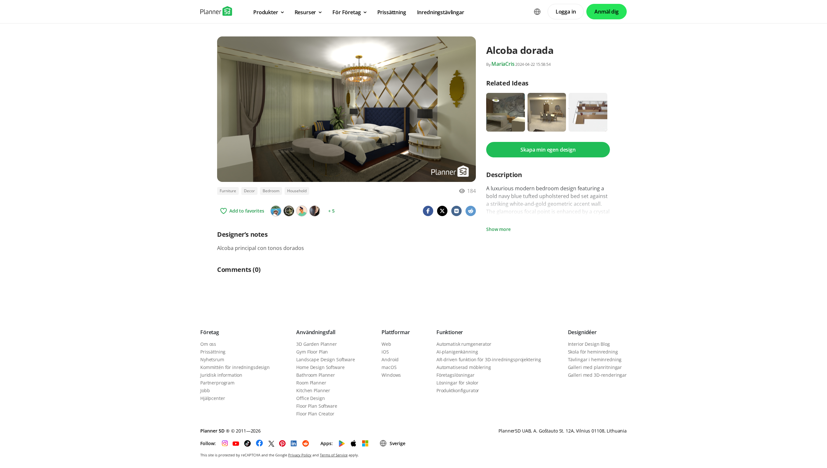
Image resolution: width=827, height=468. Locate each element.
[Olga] (276, 211)
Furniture (228, 191)
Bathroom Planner (315, 375)
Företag (209, 332)
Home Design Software (320, 367)
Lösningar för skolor (457, 383)
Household (297, 191)
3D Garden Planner (316, 344)
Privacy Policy (299, 455)
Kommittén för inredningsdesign (235, 367)
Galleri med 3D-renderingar (597, 375)
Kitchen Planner (313, 390)
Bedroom (271, 191)
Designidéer (582, 332)
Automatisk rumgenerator (463, 344)
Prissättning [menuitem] (391, 12)
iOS (385, 352)
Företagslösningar (455, 375)
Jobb (205, 390)
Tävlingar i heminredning (595, 359)
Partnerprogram (217, 383)
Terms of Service (334, 455)
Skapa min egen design (548, 149)
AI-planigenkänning (457, 352)
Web (386, 344)
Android (390, 359)
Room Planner (311, 383)
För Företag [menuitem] (346, 12)
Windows (391, 375)
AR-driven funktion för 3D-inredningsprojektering (488, 359)
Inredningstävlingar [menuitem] (440, 12)
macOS (389, 367)
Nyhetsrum (212, 359)
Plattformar (396, 332)
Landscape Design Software (325, 359)
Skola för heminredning (593, 352)
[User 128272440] (302, 211)
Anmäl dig (606, 11)
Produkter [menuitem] (265, 12)
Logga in (566, 11)
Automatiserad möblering (463, 367)
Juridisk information (221, 375)
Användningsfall (315, 332)
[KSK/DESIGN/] (289, 211)
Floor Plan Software (316, 406)
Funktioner (449, 332)
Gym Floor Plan (312, 352)
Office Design (310, 398)
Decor (249, 191)
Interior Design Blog (589, 344)
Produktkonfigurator (457, 390)
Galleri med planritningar (595, 367)
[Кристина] (314, 211)
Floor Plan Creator (315, 414)
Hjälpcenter (212, 398)
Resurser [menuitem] (305, 12)
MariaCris (503, 63)
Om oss (208, 344)
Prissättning (212, 352)
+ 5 (331, 211)
